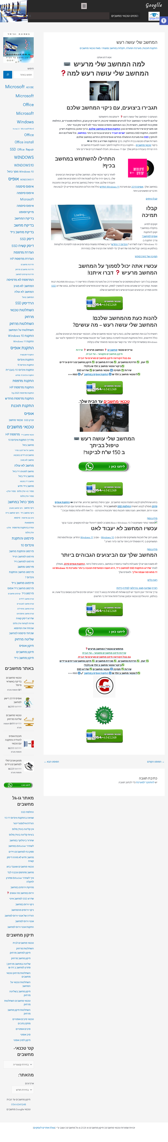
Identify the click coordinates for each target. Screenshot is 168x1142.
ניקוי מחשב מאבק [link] (16, 508)
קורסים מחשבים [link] (14, 593)
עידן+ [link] (8, 527)
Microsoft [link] (15, 86)
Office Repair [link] (25, 149)
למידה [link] (126, 588)
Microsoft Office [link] (25, 100)
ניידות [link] (119, 588)
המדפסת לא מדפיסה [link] (20, 279)
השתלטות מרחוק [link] (22, 323)
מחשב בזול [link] (28, 445)
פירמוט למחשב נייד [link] (24, 561)
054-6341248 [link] (18, 1104)
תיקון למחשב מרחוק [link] (20, 952)
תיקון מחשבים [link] (25, 652)
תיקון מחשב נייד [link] (24, 658)
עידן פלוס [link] (29, 532)
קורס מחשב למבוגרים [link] (25, 603)
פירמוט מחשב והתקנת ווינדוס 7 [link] (21, 574)
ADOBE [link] (30, 87)
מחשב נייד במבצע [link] (27, 481)
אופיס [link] (13, 179)
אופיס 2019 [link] (137, 186)
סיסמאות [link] (29, 522)
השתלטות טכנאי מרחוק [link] (22, 313)
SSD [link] (53, 285)
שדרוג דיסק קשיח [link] (25, 618)
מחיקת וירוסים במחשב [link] (22, 887)
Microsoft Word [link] (27, 128)
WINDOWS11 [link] (27, 179)
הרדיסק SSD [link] (24, 303)
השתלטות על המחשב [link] (21, 330)
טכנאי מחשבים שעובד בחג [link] (20, 866)
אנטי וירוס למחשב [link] (24, 921)
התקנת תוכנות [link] (150, 48)
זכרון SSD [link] (29, 420)
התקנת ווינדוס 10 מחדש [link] (25, 375)
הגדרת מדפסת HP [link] (22, 258)
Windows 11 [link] (86, 537)
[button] (84, 6)
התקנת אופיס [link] (22, 347)
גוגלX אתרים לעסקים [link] (44, 1127)
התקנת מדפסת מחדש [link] (19, 398)
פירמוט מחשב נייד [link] (22, 583)
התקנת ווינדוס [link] (26, 359)
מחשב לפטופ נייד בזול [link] (23, 471)
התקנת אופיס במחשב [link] (96, 374)
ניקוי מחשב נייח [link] (12, 512)
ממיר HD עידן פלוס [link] (25, 491)
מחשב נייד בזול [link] (26, 476)
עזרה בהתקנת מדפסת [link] (23, 527)
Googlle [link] (154, 5)
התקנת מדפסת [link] (23, 380)
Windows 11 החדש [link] (109, 186)
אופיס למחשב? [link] (149, 236)
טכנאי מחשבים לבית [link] (23, 942)
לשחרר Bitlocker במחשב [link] (21, 845)
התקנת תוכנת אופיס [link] (22, 409)
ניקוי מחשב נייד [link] (27, 512)
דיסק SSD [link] (27, 238)
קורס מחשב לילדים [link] (26, 599)
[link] (163, 20)
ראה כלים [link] (152, 579)
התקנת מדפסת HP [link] (22, 387)
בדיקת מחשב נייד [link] (22, 232)
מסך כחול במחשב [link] (21, 502)
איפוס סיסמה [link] (25, 186)
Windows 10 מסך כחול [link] (20, 171)
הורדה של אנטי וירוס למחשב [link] (19, 915)
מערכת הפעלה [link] (133, 48)
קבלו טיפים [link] (151, 198)
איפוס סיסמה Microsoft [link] (25, 196)
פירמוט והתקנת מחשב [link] (21, 551)
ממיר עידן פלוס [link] (27, 496)
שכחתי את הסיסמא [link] (24, 628)
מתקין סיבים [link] (24, 1023)
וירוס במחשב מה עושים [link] (21, 893)
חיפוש (31, 68)
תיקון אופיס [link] (26, 645)
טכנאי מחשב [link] (16, 420)
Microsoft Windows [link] (25, 117)
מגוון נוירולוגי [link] (136, 588)
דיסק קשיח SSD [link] (22, 245)
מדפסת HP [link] (12, 434)
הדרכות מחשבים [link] (27, 264)
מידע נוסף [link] (152, 518)
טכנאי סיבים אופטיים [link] (23, 1019)
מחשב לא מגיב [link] (27, 460)
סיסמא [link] (17, 517)
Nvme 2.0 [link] (16, 129)
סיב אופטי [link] (25, 1034)
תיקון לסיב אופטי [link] (22, 1040)
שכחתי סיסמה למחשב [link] (21, 633)
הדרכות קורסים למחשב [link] (25, 274)
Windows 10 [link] (107, 537)
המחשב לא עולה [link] (24, 292)
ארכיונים (29, 1083)
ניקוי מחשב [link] (29, 508)
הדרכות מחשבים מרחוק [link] (24, 269)
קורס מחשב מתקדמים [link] (25, 613)
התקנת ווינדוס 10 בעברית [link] (20, 369)
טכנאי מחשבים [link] (143, 145)
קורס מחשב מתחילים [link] (25, 608)
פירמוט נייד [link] (28, 593)
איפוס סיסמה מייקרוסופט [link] (25, 209)
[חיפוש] (7, 75)
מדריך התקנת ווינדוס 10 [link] (21, 439)
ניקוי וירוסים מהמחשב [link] (22, 909)
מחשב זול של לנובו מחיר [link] (24, 450)
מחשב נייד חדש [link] (26, 486)
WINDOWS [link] (24, 157)
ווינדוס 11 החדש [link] (119, 244)
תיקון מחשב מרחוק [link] (21, 958)
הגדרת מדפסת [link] (24, 252)
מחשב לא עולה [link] (24, 465)
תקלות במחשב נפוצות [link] (113, 48)
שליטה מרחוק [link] (24, 639)
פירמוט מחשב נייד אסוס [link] (21, 588)
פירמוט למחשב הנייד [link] (23, 556)
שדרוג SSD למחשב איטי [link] (21, 898)
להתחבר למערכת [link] (145, 782)
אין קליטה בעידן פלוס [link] (23, 829)
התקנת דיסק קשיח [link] (27, 355)
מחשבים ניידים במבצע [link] (24, 455)
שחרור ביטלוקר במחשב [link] (93, 15)
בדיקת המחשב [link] (24, 218)
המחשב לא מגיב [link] (23, 286)
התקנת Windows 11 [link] (23, 341)
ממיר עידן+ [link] (11, 491)
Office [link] (29, 134)
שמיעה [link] (147, 588)
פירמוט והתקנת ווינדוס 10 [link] (23, 541)
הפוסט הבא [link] (51, 761)
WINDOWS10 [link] (24, 165)
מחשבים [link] (112, 349)
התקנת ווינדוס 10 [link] (26, 364)
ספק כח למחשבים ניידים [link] (21, 851)
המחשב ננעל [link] (28, 297)
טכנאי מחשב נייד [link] (27, 435)
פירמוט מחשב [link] (26, 566)
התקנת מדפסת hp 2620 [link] (23, 392)
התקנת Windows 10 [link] (21, 336)
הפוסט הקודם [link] (155, 761)
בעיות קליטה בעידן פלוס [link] (21, 834)
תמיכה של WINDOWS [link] (146, 256)
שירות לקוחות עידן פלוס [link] (23, 623)
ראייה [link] (154, 588)
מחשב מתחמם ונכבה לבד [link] (20, 872)
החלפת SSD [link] (124, 506)
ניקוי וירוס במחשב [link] (24, 904)
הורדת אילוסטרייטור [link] (23, 823)
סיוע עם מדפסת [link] (28, 518)
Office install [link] (24, 142)
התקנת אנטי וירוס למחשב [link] (20, 926)
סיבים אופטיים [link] (23, 1028)
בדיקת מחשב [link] (24, 225)
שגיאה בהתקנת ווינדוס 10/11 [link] (19, 817)
